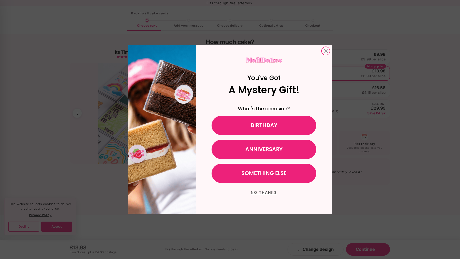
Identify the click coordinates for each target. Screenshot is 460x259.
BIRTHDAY (264, 125)
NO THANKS (264, 192)
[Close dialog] (326, 51)
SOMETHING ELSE (264, 173)
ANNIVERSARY (264, 149)
